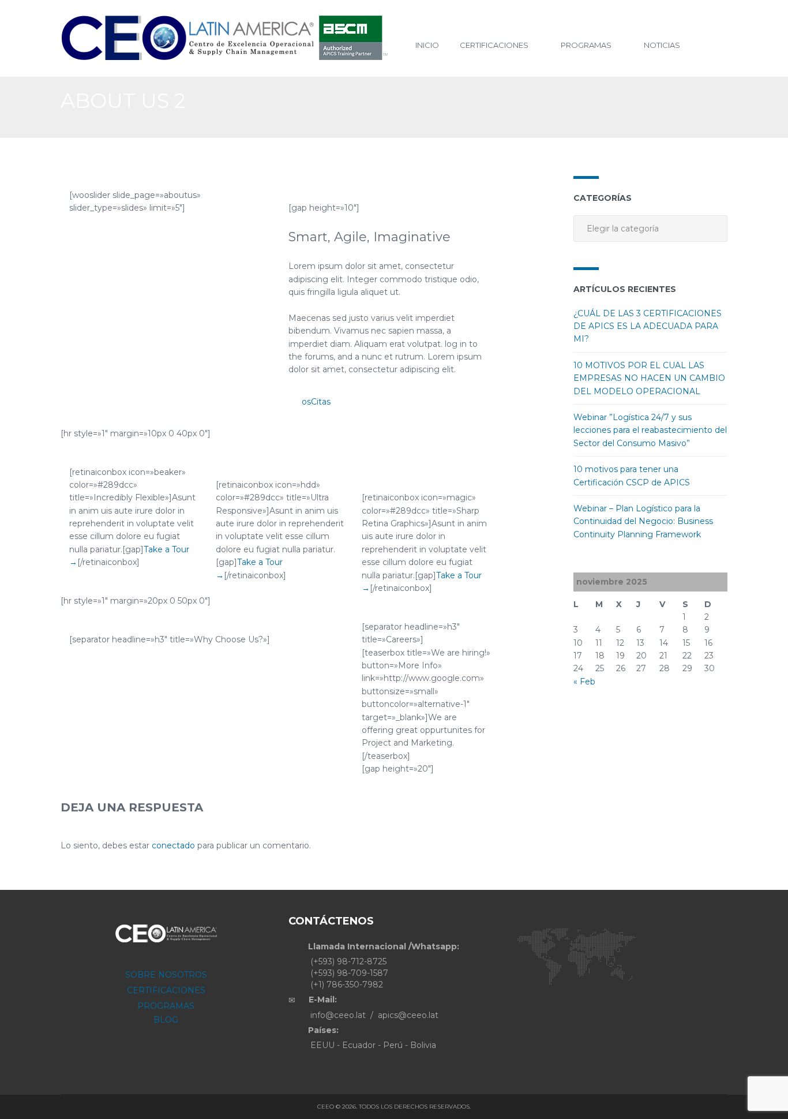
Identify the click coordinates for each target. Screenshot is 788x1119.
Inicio (427, 45)
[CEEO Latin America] (229, 38)
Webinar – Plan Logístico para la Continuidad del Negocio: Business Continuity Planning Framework (643, 521)
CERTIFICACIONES (166, 990)
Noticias (662, 45)
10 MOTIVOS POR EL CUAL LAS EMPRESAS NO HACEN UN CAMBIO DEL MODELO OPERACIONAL (649, 378)
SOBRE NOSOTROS (166, 975)
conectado (173, 845)
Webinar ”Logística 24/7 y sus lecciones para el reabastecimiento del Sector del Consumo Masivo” (650, 430)
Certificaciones (494, 45)
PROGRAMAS (165, 1006)
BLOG (165, 1020)
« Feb (584, 681)
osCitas (316, 401)
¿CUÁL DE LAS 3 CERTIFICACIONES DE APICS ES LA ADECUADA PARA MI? (647, 326)
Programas (586, 45)
